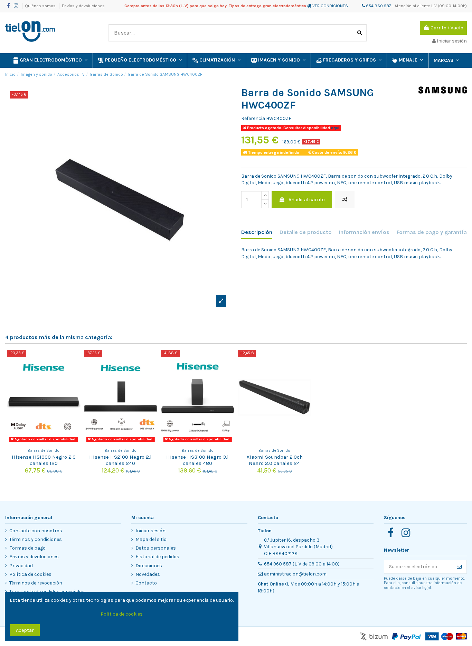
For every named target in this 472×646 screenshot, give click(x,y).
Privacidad (21, 566)
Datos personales (155, 548)
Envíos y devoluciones (83, 5)
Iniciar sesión (150, 531)
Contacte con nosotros (35, 531)
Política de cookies (30, 574)
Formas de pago (27, 548)
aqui (334, 127)
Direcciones (148, 566)
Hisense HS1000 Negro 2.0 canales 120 (44, 460)
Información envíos (364, 232)
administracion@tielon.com (295, 574)
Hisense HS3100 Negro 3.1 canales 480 (197, 460)
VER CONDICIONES (330, 5)
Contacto (146, 583)
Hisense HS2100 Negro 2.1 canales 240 (120, 460)
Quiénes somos (41, 5)
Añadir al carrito (307, 200)
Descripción (256, 232)
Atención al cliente (412, 5)
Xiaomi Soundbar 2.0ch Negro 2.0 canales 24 (274, 460)
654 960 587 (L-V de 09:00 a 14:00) (302, 564)
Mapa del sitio (151, 539)
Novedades (147, 574)
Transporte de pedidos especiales (46, 591)
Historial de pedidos (157, 557)
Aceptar (25, 630)
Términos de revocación (35, 583)
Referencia (253, 118)
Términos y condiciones (35, 539)
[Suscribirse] (459, 566)
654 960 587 (378, 5)
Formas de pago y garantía (432, 232)
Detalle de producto (306, 232)
